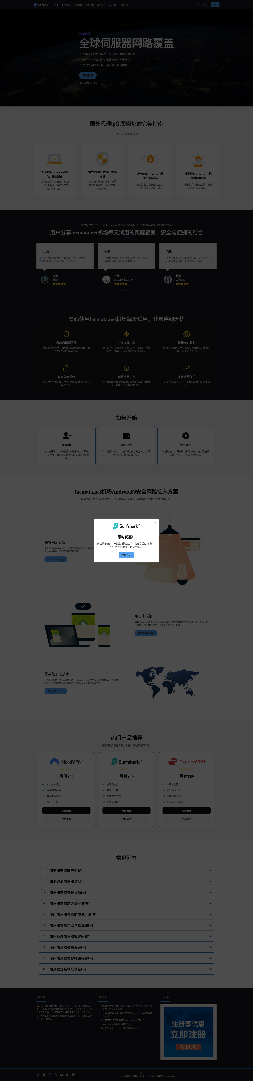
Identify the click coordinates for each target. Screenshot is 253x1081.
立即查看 (126, 555)
